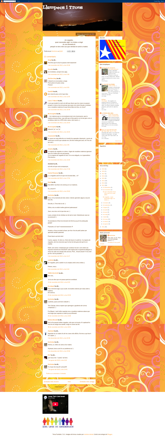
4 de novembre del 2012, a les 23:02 (59, 191)
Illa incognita (52, 113)
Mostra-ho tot (118, 140)
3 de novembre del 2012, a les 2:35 (58, 145)
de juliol (105, 210)
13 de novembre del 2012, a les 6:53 (59, 282)
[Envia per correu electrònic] (68, 51)
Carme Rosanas (53, 173)
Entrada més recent (51, 382)
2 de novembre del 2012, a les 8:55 (58, 87)
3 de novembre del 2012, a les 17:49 (59, 169)
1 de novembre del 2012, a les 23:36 (59, 65)
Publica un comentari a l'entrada (56, 373)
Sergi (49, 60)
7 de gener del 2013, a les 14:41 (57, 369)
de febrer (106, 221)
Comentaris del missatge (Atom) (74, 387)
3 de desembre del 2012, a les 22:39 (59, 338)
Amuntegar (104, 101)
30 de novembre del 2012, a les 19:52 (59, 327)
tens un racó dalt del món (109, 129)
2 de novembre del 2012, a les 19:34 (59, 132)
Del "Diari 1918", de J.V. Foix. (109, 131)
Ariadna (50, 149)
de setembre (106, 205)
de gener (105, 224)
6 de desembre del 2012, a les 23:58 (59, 351)
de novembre (107, 189)
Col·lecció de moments (108, 67)
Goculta (50, 69)
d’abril (105, 217)
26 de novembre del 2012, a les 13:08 (59, 316)
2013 (103, 183)
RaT (49, 355)
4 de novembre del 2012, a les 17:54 (59, 178)
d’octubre (106, 202)
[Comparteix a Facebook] (73, 51)
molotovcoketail (89, 434)
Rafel (49, 182)
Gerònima (55, 51)
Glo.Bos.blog (52, 78)
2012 (103, 185)
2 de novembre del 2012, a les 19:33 (59, 122)
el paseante (51, 136)
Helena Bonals (52, 320)
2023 (103, 169)
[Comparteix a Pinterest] (74, 51)
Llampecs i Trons (63, 7)
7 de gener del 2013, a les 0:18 (57, 360)
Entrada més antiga (87, 382)
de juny (105, 212)
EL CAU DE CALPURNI (108, 84)
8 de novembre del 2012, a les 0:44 (58, 269)
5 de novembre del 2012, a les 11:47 (59, 256)
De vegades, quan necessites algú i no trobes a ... (109, 198)
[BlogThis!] (69, 51)
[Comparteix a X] (71, 51)
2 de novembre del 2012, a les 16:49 (59, 109)
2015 (103, 178)
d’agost (105, 207)
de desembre (107, 187)
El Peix (104, 99)
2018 (103, 171)
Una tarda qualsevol (113, 69)
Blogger (109, 434)
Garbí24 (50, 91)
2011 (103, 226)
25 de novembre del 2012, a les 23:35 (59, 295)
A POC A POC (112, 85)
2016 (103, 176)
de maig (105, 214)
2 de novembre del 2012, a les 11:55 (59, 96)
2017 (103, 173)
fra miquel (51, 286)
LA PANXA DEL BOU (107, 113)
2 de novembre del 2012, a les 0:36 (58, 74)
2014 (103, 180)
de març (105, 219)
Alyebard (51, 331)
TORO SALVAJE (53, 273)
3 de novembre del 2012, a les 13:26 (59, 160)
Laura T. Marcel (53, 100)
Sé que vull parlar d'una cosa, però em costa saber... (109, 193)
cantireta (51, 260)
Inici (69, 382)
